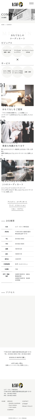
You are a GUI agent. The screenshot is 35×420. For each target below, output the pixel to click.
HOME (3, 401)
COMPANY (10, 409)
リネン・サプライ (17, 209)
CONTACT (25, 401)
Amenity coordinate (14, 403)
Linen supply (12, 407)
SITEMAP (25, 403)
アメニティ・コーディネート (17, 201)
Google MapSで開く (17, 357)
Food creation (13, 405)
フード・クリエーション (17, 205)
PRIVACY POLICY (27, 406)
